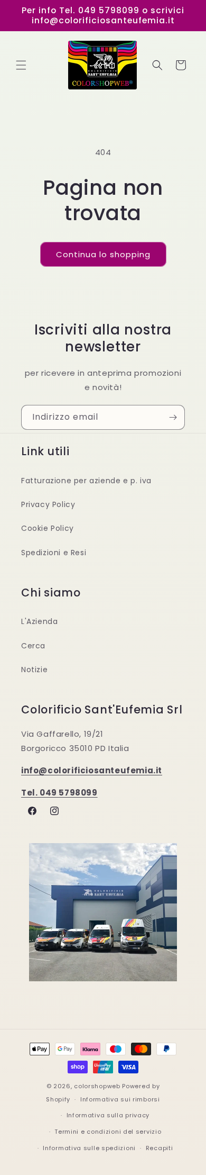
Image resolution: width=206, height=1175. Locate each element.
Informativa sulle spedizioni (89, 1148)
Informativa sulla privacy (108, 1115)
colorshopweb (97, 1086)
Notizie (34, 669)
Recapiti (159, 1148)
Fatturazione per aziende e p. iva (86, 480)
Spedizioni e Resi (53, 552)
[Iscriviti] (172, 417)
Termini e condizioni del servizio (107, 1131)
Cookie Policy (47, 528)
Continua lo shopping (103, 254)
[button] (21, 65)
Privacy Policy (48, 504)
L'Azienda (39, 621)
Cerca (33, 645)
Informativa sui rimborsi (120, 1099)
